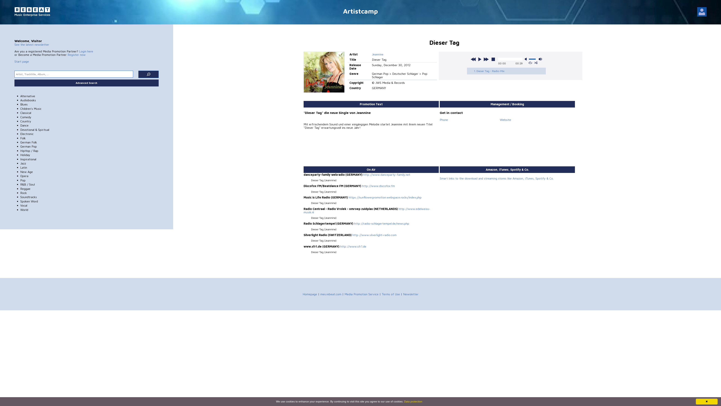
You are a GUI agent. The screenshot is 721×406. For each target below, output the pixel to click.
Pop (23, 180)
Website (505, 119)
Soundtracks (28, 197)
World (24, 209)
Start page (21, 61)
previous (473, 59)
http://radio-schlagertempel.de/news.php (381, 223)
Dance (24, 125)
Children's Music (30, 108)
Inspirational (28, 159)
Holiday (25, 155)
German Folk (28, 142)
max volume (540, 59)
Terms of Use (391, 294)
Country (25, 121)
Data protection (413, 401)
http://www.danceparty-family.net (386, 174)
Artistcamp (360, 11)
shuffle (536, 62)
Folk (23, 138)
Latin (23, 167)
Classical (25, 112)
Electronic (27, 134)
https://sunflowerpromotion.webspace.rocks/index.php (385, 197)
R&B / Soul (27, 184)
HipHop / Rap (29, 150)
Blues (24, 104)
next (486, 59)
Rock (23, 193)
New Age (26, 171)
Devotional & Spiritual (34, 129)
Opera (24, 176)
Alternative (27, 96)
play (479, 59)
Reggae (25, 188)
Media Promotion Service (362, 294)
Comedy (25, 117)
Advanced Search (86, 82)
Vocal (23, 205)
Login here (86, 51)
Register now (77, 54)
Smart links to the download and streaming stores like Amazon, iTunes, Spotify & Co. (497, 178)
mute (526, 59)
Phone (444, 119)
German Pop (28, 146)
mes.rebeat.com (330, 294)
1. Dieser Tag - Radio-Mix (489, 71)
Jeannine (377, 54)
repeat (530, 62)
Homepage (310, 294)
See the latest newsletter (31, 44)
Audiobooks (28, 100)
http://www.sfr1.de (353, 246)
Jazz (23, 163)
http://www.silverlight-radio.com (374, 235)
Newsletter (411, 294)
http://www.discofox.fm (378, 186)
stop (493, 59)
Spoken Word (29, 201)
